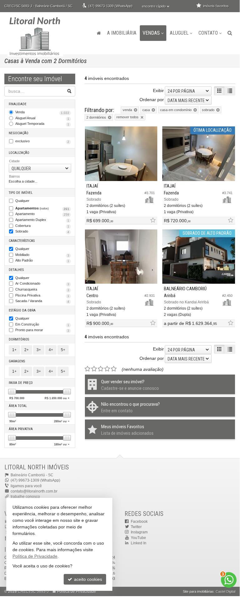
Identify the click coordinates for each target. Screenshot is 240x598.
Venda (42, 112)
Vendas (151, 33)
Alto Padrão (42, 260)
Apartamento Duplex (42, 220)
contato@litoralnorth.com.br (34, 491)
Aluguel (179, 33)
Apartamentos (42, 208)
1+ (14, 350)
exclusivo (42, 141)
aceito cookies (87, 579)
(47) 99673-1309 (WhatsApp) (110, 6)
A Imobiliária (121, 33)
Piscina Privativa (42, 295)
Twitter (136, 527)
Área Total (18, 406)
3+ (39, 350)
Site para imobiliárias (198, 591)
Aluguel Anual (42, 118)
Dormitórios (19, 339)
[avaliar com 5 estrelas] (114, 369)
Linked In (138, 543)
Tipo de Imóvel (20, 193)
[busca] (230, 33)
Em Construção (42, 324)
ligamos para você (26, 486)
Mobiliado (42, 255)
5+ (63, 350)
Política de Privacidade (76, 591)
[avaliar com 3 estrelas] (101, 369)
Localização (19, 153)
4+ (51, 350)
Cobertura (42, 226)
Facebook (139, 521)
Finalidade (18, 104)
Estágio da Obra (22, 310)
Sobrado (42, 231)
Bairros (14, 176)
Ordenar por (152, 99)
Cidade (14, 161)
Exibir (158, 90)
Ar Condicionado (42, 284)
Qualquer (22, 201)
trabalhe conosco (25, 496)
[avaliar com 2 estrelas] (94, 369)
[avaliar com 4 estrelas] (107, 369)
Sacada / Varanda (42, 301)
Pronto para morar (42, 330)
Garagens (17, 361)
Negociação (18, 133)
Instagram (139, 532)
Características (22, 241)
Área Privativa (21, 429)
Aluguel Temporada (42, 124)
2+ (26, 350)
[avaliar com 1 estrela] (88, 369)
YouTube (138, 538)
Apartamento (42, 214)
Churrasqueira (42, 289)
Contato (208, 33)
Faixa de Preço (21, 383)
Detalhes (16, 270)
